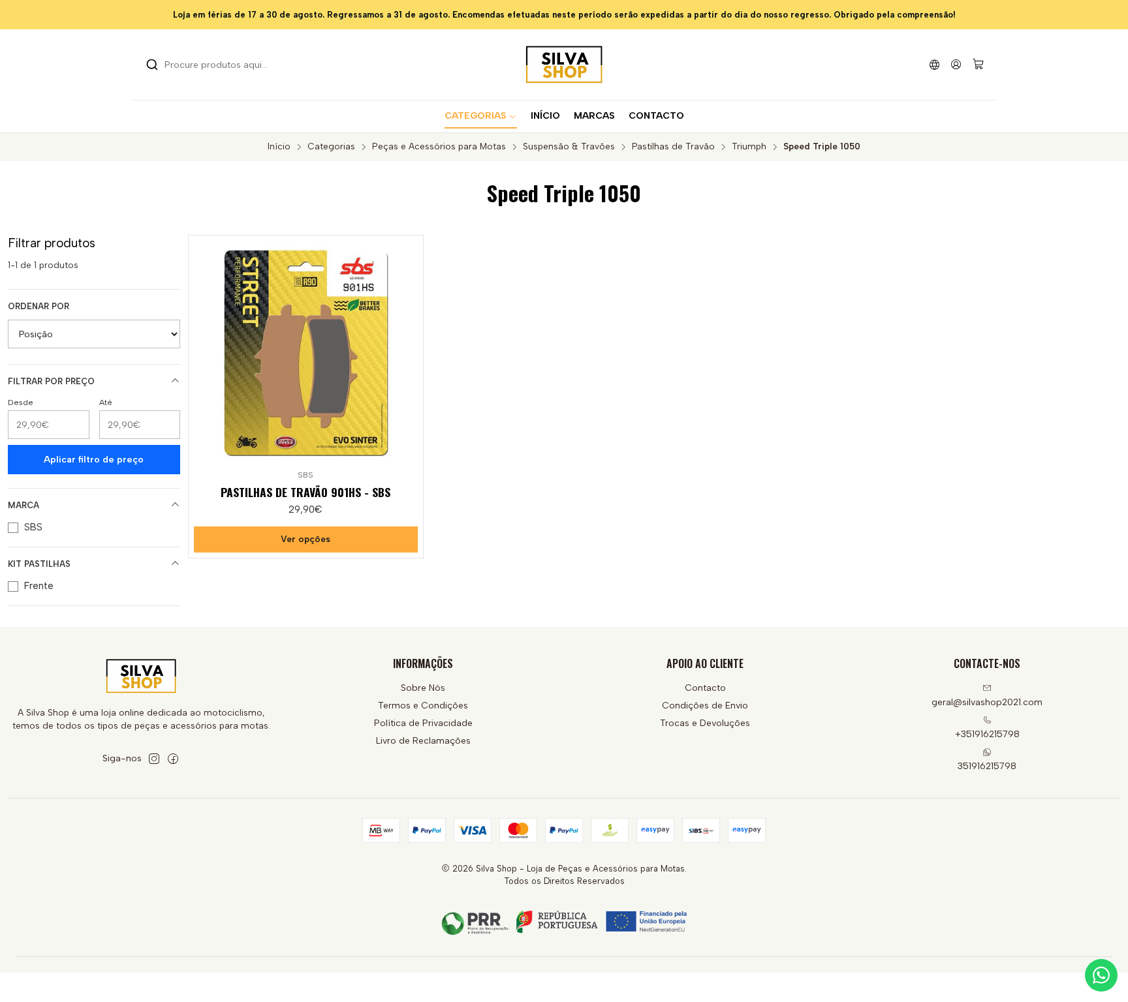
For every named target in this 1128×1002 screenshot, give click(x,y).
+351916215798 (987, 734)
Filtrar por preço (51, 381)
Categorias (331, 146)
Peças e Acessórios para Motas (439, 146)
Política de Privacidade (423, 723)
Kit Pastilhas (39, 564)
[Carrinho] (978, 65)
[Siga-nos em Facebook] (173, 758)
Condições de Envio (705, 705)
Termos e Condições (423, 705)
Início (279, 146)
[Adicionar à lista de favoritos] (407, 350)
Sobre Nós (423, 687)
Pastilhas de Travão (673, 146)
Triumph (749, 146)
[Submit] (152, 65)
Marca (23, 505)
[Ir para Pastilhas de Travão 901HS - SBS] (306, 352)
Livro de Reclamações (423, 740)
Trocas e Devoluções (705, 723)
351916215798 (987, 766)
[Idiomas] (934, 64)
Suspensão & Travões (569, 146)
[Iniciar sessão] (956, 64)
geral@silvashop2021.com (987, 702)
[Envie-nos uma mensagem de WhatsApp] (1101, 975)
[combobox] (213, 65)
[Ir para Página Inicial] (564, 64)
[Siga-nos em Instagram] (154, 758)
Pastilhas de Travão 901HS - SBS (305, 492)
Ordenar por (38, 306)
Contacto (705, 687)
